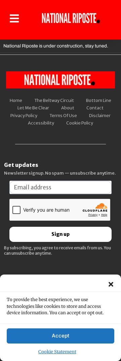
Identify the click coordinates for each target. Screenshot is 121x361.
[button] (111, 284)
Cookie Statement (57, 352)
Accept (60, 335)
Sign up (60, 234)
